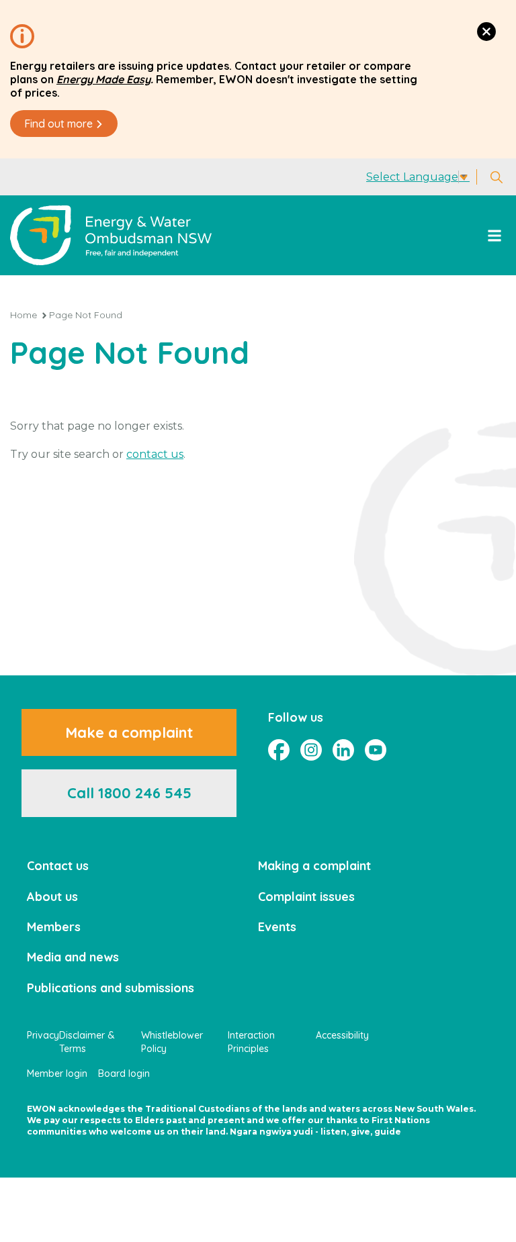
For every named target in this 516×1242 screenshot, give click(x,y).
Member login (57, 1073)
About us (52, 896)
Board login (124, 1073)
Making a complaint (314, 865)
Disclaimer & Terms (87, 1042)
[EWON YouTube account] (375, 750)
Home (23, 315)
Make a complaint (129, 732)
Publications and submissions (110, 988)
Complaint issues (306, 896)
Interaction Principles (251, 1042)
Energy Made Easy (103, 79)
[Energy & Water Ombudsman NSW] (111, 235)
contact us (154, 454)
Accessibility (342, 1035)
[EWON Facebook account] (279, 750)
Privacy (43, 1035)
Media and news (73, 957)
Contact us (58, 865)
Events (277, 927)
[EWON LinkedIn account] (343, 750)
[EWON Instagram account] (311, 750)
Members (54, 927)
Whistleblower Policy (172, 1042)
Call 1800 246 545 (129, 792)
